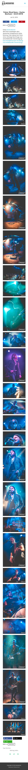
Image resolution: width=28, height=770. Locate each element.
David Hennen (11, 30)
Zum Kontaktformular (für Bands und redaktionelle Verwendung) (13, 41)
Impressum (10, 767)
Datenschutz (17, 767)
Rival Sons (11, 25)
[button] (6, 22)
